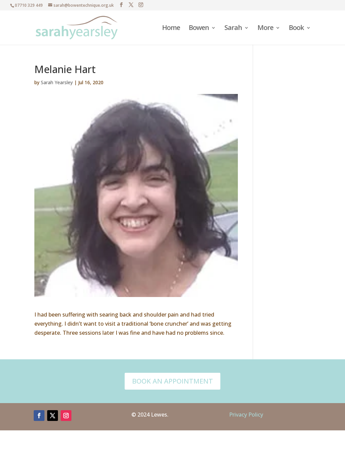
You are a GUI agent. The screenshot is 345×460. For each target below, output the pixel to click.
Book (296, 28)
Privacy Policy (246, 414)
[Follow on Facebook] (39, 415)
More (265, 28)
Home (171, 28)
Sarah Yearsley (57, 82)
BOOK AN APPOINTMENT (172, 381)
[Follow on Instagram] (66, 415)
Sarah (233, 28)
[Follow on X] (52, 415)
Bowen (199, 28)
